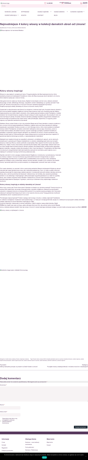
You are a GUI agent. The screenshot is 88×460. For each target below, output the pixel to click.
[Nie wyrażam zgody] (86, 456)
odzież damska (43, 360)
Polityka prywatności (7, 450)
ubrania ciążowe (61, 360)
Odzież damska (59, 12)
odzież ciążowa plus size (17, 360)
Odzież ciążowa (43, 12)
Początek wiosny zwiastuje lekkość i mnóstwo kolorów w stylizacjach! (67, 365)
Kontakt (85, 2)
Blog (55, 15)
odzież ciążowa (76, 359)
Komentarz (3, 385)
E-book (17, 359)
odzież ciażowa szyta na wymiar (31, 360)
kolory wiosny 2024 (41, 359)
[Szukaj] (85, 6)
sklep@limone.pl (63, 2)
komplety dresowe (68, 359)
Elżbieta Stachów (22, 27)
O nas (3, 442)
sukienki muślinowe (52, 360)
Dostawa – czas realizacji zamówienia (32, 443)
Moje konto (50, 442)
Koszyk (23, 15)
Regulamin (4, 448)
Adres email (3, 411)
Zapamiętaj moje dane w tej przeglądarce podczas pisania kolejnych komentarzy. (9, 421)
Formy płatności (29, 447)
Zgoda (44, 457)
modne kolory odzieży (10, 359)
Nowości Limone (10, 12)
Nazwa (2, 404)
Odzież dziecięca (11, 15)
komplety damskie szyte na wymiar (54, 359)
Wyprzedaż (25, 12)
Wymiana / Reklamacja (31, 450)
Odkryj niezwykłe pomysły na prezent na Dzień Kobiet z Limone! (18, 365)
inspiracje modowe (24, 359)
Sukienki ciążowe (76, 12)
